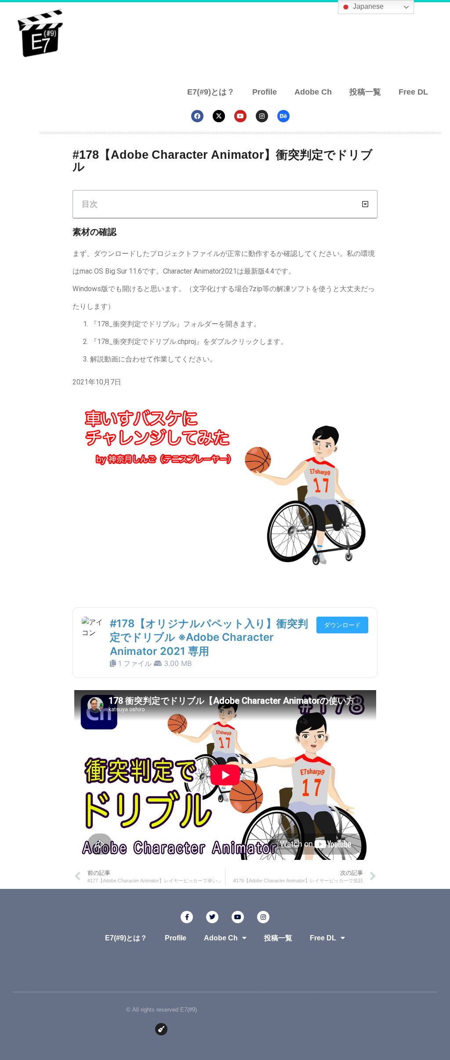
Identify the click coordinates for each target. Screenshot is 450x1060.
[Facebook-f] (187, 917)
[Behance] (283, 116)
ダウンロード (342, 625)
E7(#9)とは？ (211, 91)
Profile (264, 91)
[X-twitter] (219, 116)
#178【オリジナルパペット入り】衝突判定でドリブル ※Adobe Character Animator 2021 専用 (209, 637)
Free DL (413, 91)
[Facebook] (197, 116)
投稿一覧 (365, 91)
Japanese (367, 6)
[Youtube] (240, 116)
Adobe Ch (313, 91)
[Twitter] (212, 917)
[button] (365, 204)
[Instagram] (262, 116)
